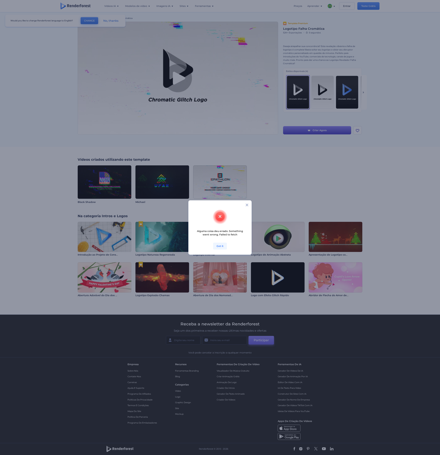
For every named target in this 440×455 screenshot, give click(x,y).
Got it (220, 246)
